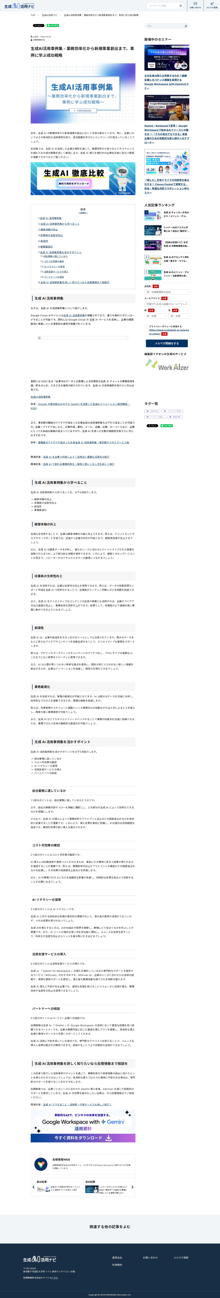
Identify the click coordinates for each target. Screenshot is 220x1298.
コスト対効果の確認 (54, 261)
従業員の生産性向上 (51, 235)
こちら (54, 1277)
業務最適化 (46, 246)
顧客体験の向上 (49, 229)
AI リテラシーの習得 (54, 266)
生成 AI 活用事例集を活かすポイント (61, 252)
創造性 (44, 240)
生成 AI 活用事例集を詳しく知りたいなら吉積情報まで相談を (75, 282)
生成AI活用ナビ (49, 15)
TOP (33, 15)
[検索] (180, 6)
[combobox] (165, 6)
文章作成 (154, 411)
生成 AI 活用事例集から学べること (60, 223)
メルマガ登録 (181, 1257)
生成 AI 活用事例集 (51, 218)
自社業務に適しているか (56, 256)
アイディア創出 (156, 417)
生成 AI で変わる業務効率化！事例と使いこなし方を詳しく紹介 (78, 464)
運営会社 (117, 1257)
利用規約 (117, 1264)
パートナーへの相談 (54, 277)
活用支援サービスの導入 (56, 271)
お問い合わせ (150, 1257)
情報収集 (176, 417)
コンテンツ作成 (174, 411)
